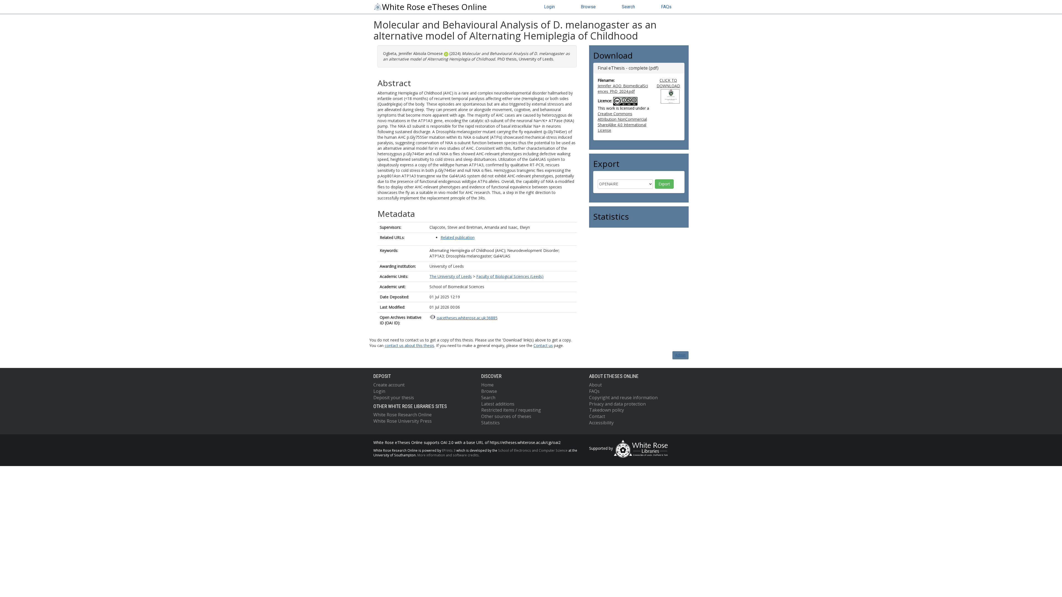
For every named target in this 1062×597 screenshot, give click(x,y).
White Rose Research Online (402, 415)
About (595, 385)
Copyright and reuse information (623, 398)
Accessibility (601, 423)
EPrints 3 (448, 450)
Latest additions (497, 404)
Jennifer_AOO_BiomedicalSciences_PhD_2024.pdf (623, 88)
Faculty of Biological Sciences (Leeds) (509, 276)
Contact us (543, 345)
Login (549, 6)
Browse (588, 6)
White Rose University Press (402, 421)
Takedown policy (606, 410)
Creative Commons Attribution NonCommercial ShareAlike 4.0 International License (622, 122)
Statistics (490, 423)
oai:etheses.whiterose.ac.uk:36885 (467, 317)
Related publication (458, 237)
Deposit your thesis (393, 398)
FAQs (666, 6)
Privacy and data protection (617, 404)
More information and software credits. (448, 455)
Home (487, 385)
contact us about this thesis (409, 345)
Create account (389, 385)
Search (628, 6)
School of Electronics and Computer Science (533, 450)
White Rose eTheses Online (434, 6)
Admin (680, 355)
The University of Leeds (451, 276)
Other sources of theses (506, 416)
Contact (597, 416)
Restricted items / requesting (511, 410)
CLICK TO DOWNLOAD (668, 83)
